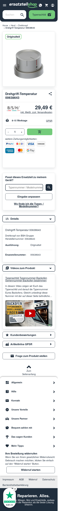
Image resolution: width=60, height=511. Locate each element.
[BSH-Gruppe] (11, 108)
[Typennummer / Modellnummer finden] (49, 187)
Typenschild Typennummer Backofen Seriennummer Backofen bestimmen (26, 279)
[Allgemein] (54, 382)
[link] (29, 356)
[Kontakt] (54, 400)
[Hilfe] (54, 391)
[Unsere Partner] (54, 418)
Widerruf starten (30, 470)
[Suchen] (22, 14)
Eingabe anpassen (28, 196)
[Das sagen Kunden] (54, 436)
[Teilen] (50, 94)
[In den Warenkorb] (39, 132)
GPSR (49, 121)
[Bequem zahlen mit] (54, 427)
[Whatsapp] (40, 5)
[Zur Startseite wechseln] (23, 5)
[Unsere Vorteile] (54, 409)
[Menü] (5, 5)
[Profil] (52, 5)
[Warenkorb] (46, 5)
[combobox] (10, 14)
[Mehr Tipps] (54, 445)
